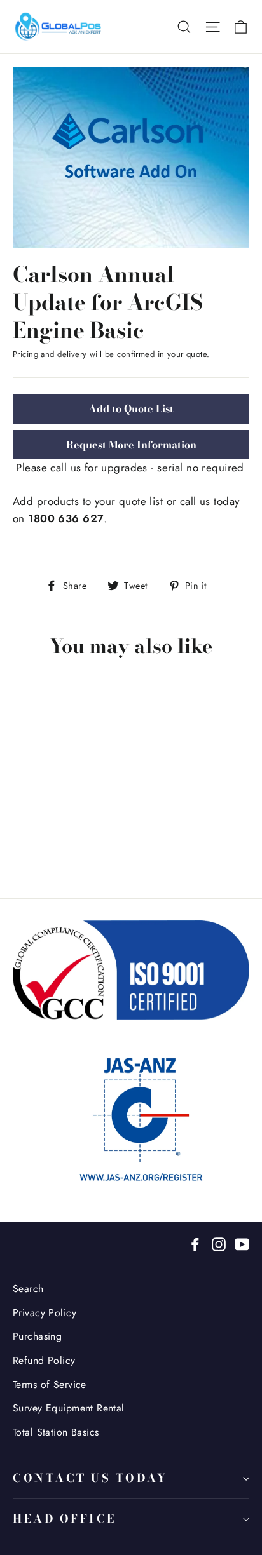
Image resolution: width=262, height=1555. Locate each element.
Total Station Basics (56, 1432)
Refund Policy (44, 1360)
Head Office (64, 1518)
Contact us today (90, 1477)
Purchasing (37, 1336)
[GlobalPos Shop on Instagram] (219, 1243)
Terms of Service (49, 1384)
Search (28, 1288)
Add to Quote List (131, 408)
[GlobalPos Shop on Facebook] (195, 1243)
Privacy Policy (44, 1312)
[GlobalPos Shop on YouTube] (242, 1243)
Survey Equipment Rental (69, 1408)
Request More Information (131, 444)
